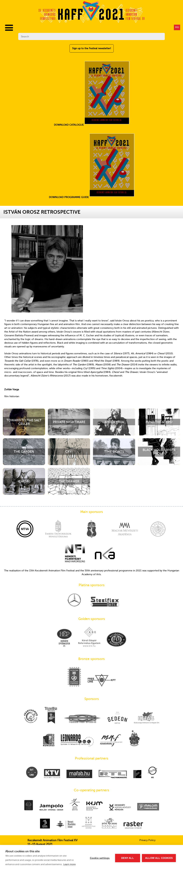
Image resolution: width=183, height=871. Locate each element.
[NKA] (104, 553)
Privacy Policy (147, 840)
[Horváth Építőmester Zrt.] (64, 638)
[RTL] (113, 774)
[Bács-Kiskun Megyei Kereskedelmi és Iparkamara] (74, 677)
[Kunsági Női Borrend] (48, 740)
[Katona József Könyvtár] (75, 804)
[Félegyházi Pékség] (51, 715)
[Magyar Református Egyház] (134, 738)
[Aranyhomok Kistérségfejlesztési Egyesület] (31, 716)
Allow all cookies (159, 858)
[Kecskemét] (91, 529)
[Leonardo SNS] (77, 740)
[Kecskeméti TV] (52, 774)
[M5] (152, 773)
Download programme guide (69, 197)
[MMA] (124, 529)
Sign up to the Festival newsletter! (91, 48)
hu (177, 27)
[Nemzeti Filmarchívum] (111, 740)
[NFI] (75, 553)
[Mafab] (79, 774)
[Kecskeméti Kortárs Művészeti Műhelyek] (120, 807)
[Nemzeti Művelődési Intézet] (65, 825)
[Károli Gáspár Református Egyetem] (89, 637)
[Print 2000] (109, 823)
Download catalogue (69, 124)
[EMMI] (58, 529)
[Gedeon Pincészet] (117, 718)
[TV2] (137, 774)
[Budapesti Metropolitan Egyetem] (88, 823)
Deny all (127, 858)
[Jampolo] (51, 807)
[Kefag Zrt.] (147, 718)
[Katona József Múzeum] (94, 806)
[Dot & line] (32, 773)
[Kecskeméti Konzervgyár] (116, 639)
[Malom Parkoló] (148, 807)
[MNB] (158, 529)
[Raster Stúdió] (133, 825)
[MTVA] (25, 529)
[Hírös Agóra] (28, 805)
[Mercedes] (74, 600)
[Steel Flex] (105, 602)
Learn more (69, 864)
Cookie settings (100, 858)
